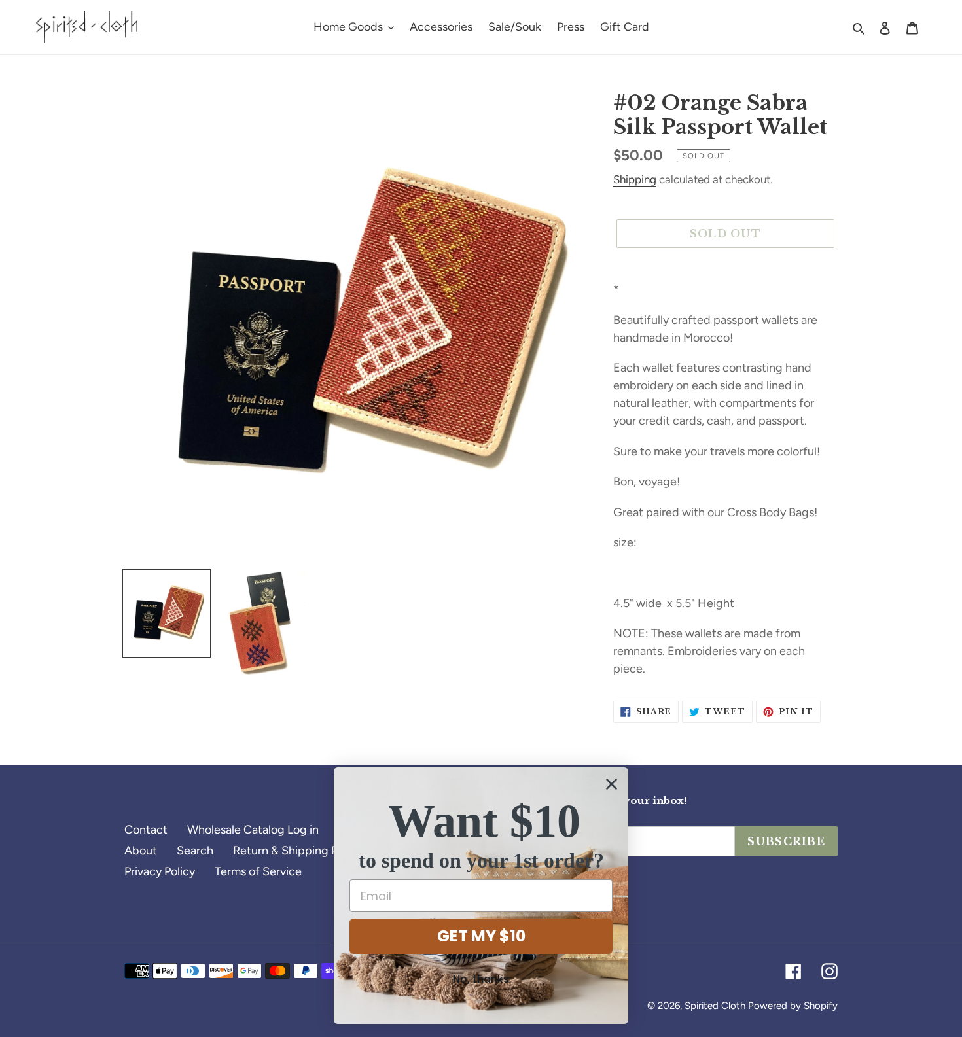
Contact (146, 829)
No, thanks (481, 979)
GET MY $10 (481, 936)
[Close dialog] (611, 784)
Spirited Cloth (715, 1005)
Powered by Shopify (793, 1005)
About (140, 850)
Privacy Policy (159, 871)
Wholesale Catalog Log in (253, 829)
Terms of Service (258, 871)
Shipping (634, 179)
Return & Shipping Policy (297, 850)
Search (195, 850)
